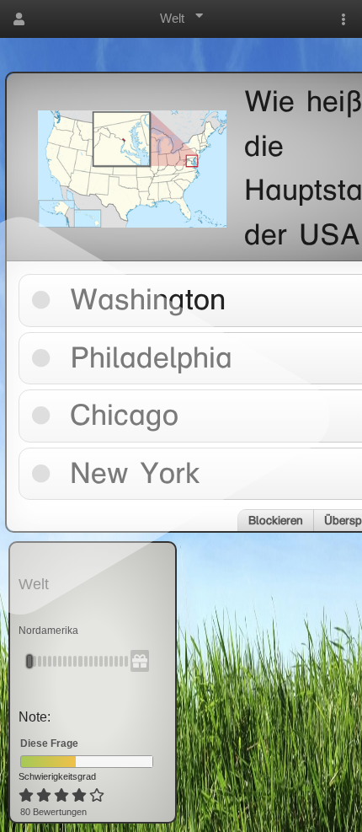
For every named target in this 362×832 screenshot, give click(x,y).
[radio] (26, 796)
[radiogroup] (63, 796)
